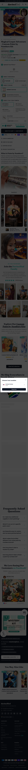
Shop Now (14, 389)
